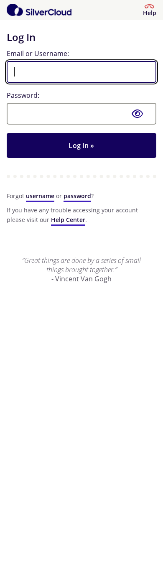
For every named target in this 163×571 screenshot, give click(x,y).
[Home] (39, 10)
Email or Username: (38, 53)
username (40, 196)
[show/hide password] (137, 114)
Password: (23, 95)
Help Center (68, 220)
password (77, 196)
